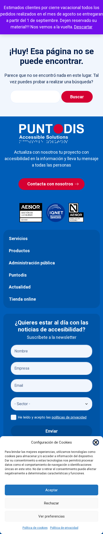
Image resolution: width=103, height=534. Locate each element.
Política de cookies (35, 527)
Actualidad (20, 286)
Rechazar (51, 503)
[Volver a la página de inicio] (51, 133)
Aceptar (51, 490)
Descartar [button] (83, 26)
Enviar (52, 431)
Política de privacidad (64, 527)
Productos (19, 250)
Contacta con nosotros (50, 183)
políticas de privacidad (69, 417)
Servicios (18, 238)
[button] (95, 442)
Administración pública (32, 262)
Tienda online (22, 299)
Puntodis (18, 274)
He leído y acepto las (52, 417)
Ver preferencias (51, 516)
